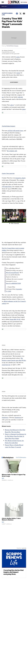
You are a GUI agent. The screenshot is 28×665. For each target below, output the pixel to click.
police (18, 57)
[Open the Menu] (2, 2)
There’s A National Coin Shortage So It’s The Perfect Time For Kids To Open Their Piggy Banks (15, 436)
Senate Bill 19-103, (15, 319)
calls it (12, 105)
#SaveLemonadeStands (12, 272)
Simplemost (5, 417)
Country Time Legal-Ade (8, 173)
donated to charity (20, 178)
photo (24, 109)
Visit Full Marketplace (21, 457)
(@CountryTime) (7, 186)
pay (3, 97)
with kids (20, 97)
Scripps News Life (7, 14)
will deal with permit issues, (15, 130)
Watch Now (23, 2)
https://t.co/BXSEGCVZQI (13, 283)
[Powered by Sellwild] (24, 548)
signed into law (6, 365)
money (18, 73)
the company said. (12, 151)
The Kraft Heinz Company (12, 45)
